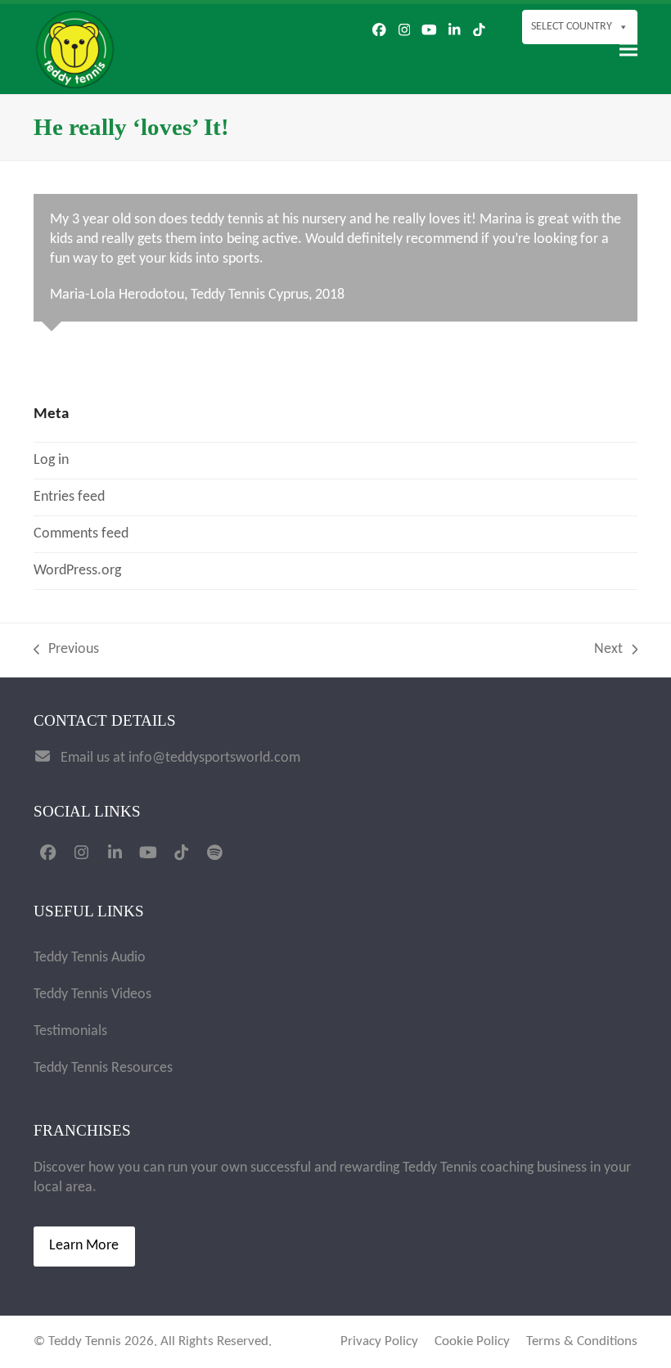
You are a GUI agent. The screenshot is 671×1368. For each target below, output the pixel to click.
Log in (51, 460)
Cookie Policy (472, 1341)
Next (609, 650)
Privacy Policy (379, 1341)
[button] (628, 49)
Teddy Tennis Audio (90, 957)
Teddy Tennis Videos (92, 994)
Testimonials (70, 1031)
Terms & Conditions (581, 1341)
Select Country (571, 26)
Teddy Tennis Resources (103, 1068)
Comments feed (81, 534)
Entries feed (69, 497)
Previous (66, 650)
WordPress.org (77, 570)
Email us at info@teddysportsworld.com (180, 758)
